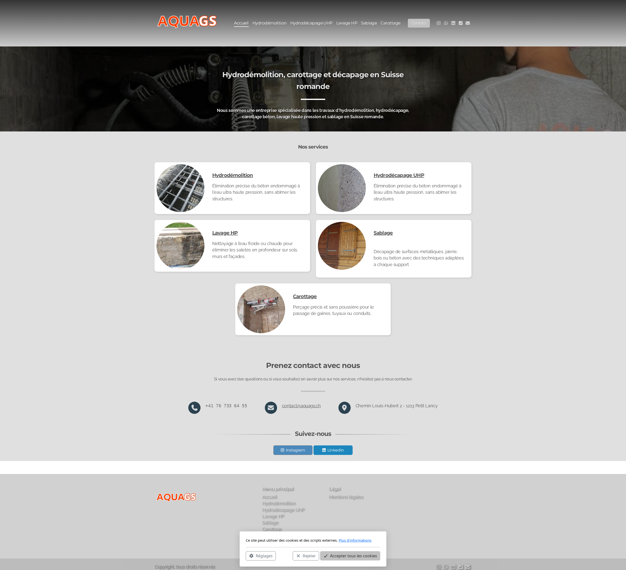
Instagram (295, 450)
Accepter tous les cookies (353, 555)
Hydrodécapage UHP (399, 175)
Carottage (305, 296)
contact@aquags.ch (301, 405)
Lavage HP (225, 233)
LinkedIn (335, 450)
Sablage (383, 233)
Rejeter (309, 555)
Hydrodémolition (232, 175)
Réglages (264, 555)
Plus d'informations (355, 540)
